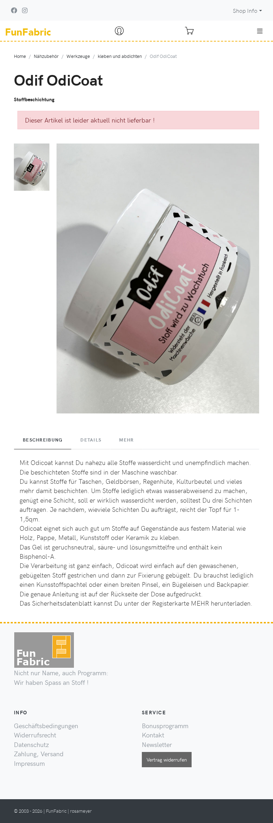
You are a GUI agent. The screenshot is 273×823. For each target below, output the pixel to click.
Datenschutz (31, 744)
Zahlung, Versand (39, 753)
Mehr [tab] (126, 440)
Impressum (29, 763)
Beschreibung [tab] (43, 440)
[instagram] (24, 10)
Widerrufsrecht (35, 735)
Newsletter (157, 744)
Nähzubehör (46, 56)
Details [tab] (90, 440)
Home (20, 56)
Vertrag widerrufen (166, 759)
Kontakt (153, 735)
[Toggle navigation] (259, 31)
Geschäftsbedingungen (46, 725)
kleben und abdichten (120, 56)
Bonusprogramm (165, 725)
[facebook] (14, 10)
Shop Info (245, 10)
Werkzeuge (78, 56)
